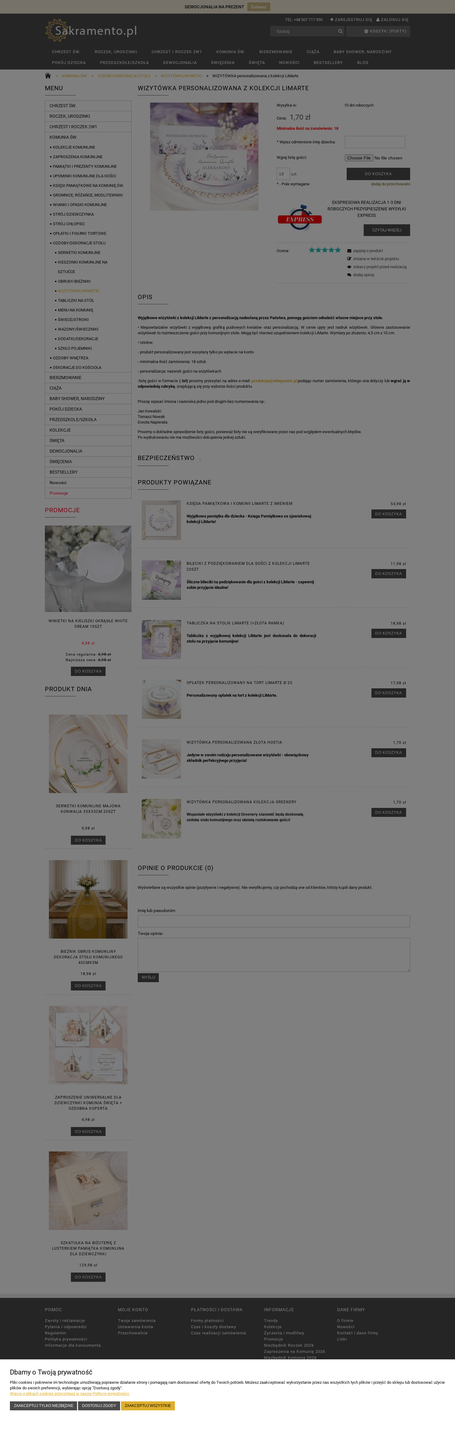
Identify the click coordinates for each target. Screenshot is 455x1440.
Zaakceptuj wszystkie (148, 1406)
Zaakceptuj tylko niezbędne (43, 1406)
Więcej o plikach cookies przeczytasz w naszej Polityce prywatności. (70, 1393)
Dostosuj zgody (99, 1406)
